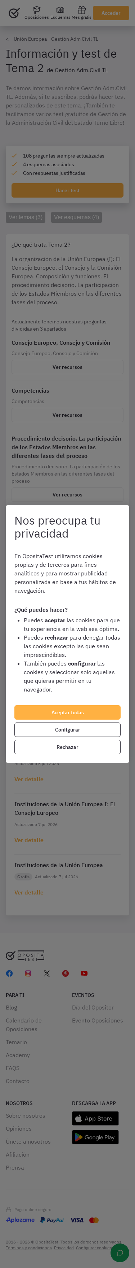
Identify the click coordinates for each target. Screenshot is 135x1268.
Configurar (67, 729)
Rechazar (67, 747)
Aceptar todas (67, 712)
